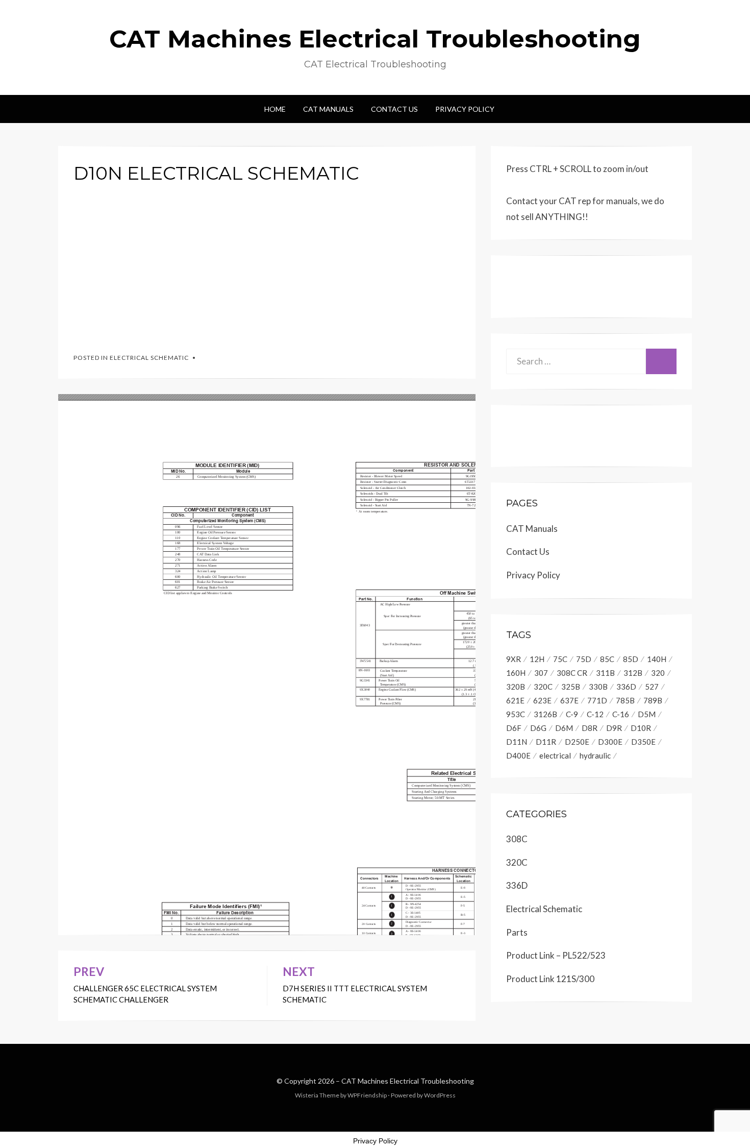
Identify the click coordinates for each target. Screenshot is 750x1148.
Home (275, 109)
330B (598, 686)
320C (543, 686)
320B (515, 686)
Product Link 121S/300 (550, 978)
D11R (546, 741)
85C (607, 659)
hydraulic (595, 755)
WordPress (440, 1095)
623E (542, 700)
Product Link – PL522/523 (556, 955)
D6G (538, 727)
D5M (647, 714)
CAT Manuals (328, 109)
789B (652, 700)
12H (537, 659)
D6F (513, 727)
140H (656, 659)
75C (560, 659)
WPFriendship (367, 1095)
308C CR (572, 672)
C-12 (595, 714)
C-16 (620, 714)
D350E (643, 741)
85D (630, 659)
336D (626, 686)
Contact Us (394, 109)
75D (583, 659)
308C (517, 839)
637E (569, 700)
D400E (518, 755)
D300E (610, 741)
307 (541, 672)
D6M (564, 727)
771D (597, 700)
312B (632, 672)
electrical (555, 755)
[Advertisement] (266, 264)
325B (570, 686)
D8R (589, 727)
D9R (614, 727)
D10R (641, 727)
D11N (516, 741)
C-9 (572, 714)
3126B (545, 714)
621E (515, 700)
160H (516, 672)
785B (625, 700)
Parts (517, 932)
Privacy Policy (464, 109)
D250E (577, 741)
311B (605, 672)
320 (658, 672)
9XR (513, 659)
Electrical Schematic (149, 357)
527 (652, 686)
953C (515, 714)
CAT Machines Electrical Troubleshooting (375, 39)
